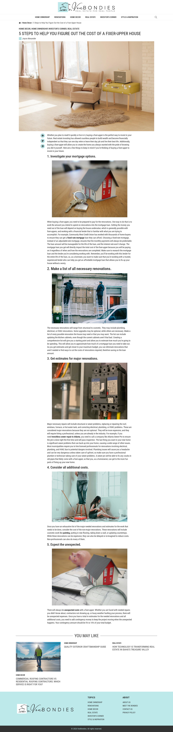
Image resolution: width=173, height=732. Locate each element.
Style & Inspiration (129, 17)
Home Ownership (42, 17)
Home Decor (75, 17)
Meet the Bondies (130, 706)
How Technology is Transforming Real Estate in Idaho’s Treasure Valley (133, 648)
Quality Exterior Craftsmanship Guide (85, 646)
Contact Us (127, 709)
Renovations (59, 17)
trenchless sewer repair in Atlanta (66, 436)
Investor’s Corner (108, 17)
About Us (126, 702)
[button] (43, 136)
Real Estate (90, 17)
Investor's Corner (57, 28)
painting (66, 533)
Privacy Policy (129, 712)
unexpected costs (71, 610)
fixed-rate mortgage (75, 237)
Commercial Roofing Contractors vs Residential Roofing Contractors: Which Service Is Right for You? (38, 681)
